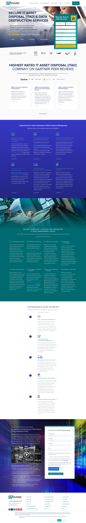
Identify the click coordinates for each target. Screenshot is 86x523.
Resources (67, 3)
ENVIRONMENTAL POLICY (49, 501)
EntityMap (65, 499)
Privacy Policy (66, 501)
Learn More (13, 158)
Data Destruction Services (32, 508)
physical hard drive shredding (43, 149)
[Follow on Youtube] (19, 509)
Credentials (29, 499)
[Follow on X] (12, 509)
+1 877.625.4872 (13, 505)
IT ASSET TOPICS (48, 506)
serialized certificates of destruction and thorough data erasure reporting (34, 282)
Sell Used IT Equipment (31, 506)
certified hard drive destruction (41, 144)
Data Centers (54, 3)
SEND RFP (64, 506)
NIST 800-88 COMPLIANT (49, 499)
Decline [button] (64, 520)
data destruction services (61, 73)
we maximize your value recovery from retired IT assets (34, 250)
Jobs (64, 508)
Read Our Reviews (43, 113)
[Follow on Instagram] (16, 509)
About (61, 3)
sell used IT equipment (16, 152)
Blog (46, 508)
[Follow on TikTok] (21, 509)
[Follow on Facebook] (9, 509)
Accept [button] (59, 520)
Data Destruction (45, 3)
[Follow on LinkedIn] (14, 509)
